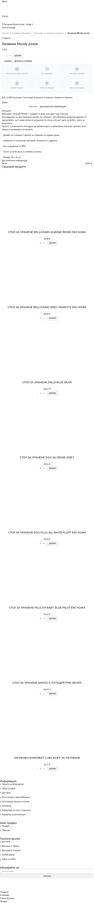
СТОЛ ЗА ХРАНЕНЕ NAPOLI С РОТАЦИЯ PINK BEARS (47, 682)
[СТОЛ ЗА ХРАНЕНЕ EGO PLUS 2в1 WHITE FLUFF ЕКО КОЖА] (28, 498)
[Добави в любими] (19, 227)
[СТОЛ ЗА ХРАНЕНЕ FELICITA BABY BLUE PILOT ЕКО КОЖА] (28, 573)
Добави (18, 56)
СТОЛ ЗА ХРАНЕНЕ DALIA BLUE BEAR (47, 382)
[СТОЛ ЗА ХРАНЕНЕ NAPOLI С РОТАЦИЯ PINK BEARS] (28, 648)
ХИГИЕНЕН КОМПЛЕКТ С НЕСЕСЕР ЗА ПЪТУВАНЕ (47, 757)
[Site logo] (13, 9)
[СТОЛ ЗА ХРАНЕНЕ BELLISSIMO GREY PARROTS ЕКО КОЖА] (28, 273)
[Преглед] (12, 227)
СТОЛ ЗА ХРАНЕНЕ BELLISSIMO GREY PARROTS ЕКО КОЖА (47, 307)
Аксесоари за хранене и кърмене (49, 33)
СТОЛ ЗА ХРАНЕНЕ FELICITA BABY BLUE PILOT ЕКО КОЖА (47, 607)
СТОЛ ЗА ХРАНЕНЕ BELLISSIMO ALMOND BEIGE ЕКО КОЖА (47, 232)
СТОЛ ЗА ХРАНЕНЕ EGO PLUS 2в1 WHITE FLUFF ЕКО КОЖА (47, 532)
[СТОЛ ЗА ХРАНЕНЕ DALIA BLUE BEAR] (28, 348)
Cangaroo (6, 38)
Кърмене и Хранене (21, 33)
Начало (5, 33)
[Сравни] (5, 227)
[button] (52, 243)
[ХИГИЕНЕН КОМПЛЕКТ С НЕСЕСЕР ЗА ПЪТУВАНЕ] (28, 723)
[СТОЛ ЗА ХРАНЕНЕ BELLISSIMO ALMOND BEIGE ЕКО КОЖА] (28, 198)
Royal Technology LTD (62, 883)
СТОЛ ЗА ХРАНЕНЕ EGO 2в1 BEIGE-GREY (47, 457)
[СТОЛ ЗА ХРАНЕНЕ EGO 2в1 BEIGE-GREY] (28, 423)
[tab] (33, 106)
